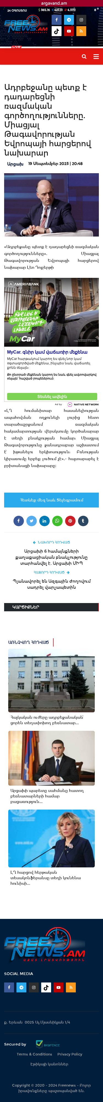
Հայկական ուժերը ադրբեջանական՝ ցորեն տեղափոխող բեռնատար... (47, 720)
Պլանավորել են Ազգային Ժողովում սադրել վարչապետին (52, 584)
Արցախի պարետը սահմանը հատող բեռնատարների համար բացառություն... (47, 796)
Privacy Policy (69, 1054)
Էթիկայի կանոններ (49, 1064)
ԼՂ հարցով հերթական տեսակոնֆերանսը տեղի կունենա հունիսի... (45, 878)
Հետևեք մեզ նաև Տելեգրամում (51, 500)
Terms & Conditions (34, 1054)
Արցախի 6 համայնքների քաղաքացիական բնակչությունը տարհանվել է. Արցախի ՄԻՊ (51, 557)
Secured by (15, 1044)
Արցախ (15, 164)
